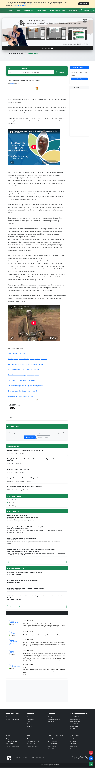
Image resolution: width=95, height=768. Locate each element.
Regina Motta (12, 83)
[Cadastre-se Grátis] (91, 753)
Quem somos (73, 10)
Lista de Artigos (13, 500)
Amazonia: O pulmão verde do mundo (21, 396)
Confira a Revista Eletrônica (17, 562)
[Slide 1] (42, 48)
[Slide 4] (46, 48)
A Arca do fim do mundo (16, 353)
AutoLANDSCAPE (74, 717)
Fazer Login (30, 437)
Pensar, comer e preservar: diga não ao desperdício (25, 386)
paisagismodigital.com (53, 765)
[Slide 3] (45, 48)
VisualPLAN (73, 729)
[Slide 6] (49, 48)
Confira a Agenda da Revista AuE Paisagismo (21, 606)
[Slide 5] (48, 48)
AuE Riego (51, 748)
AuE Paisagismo (52, 741)
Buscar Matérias (13, 503)
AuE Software (52, 739)
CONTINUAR (83, 4)
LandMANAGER (74, 726)
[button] (10, 10)
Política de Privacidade (30, 4)
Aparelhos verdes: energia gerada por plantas (23, 375)
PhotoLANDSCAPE (75, 719)
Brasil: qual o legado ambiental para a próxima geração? (27, 359)
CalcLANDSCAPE (74, 724)
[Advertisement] (37, 691)
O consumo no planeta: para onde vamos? (22, 391)
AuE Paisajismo (52, 743)
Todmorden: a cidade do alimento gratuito (22, 380)
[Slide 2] (43, 48)
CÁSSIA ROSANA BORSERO (13, 642)
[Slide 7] (52, 48)
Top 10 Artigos (13, 506)
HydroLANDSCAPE (75, 721)
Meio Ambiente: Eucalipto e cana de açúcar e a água (25, 364)
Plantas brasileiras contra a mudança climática (24, 370)
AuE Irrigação (52, 746)
